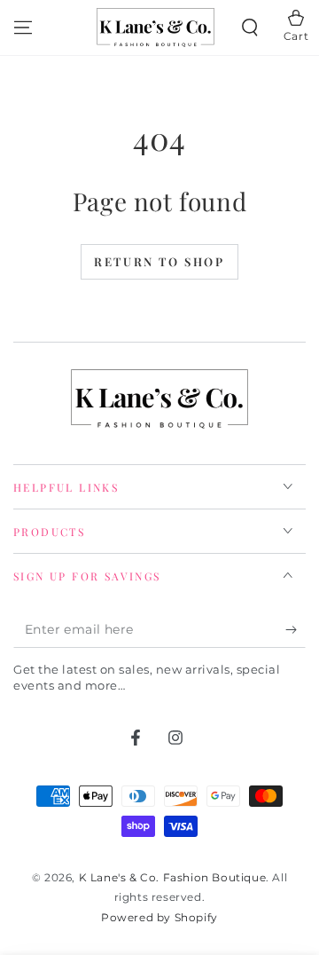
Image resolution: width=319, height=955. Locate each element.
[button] (250, 27)
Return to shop (159, 261)
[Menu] (23, 27)
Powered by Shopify (159, 917)
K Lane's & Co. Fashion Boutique (173, 877)
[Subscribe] (295, 630)
